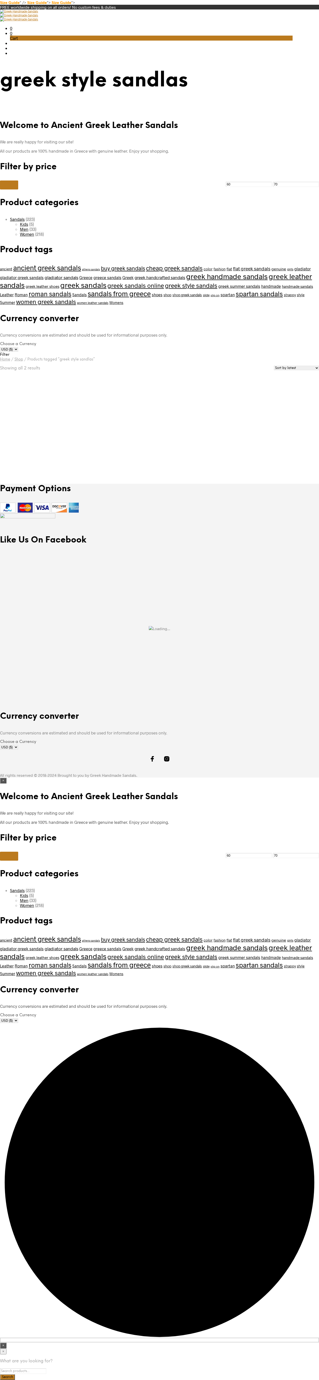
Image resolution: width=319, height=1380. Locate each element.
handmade (271, 286)
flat (229, 269)
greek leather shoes (42, 286)
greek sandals (83, 285)
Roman (21, 294)
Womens (116, 302)
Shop (18, 359)
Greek (128, 277)
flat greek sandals (251, 268)
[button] (11, 28)
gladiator (302, 268)
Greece (85, 277)
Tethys (8, 436)
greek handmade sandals (227, 276)
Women (27, 234)
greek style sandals (191, 285)
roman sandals (50, 294)
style (301, 295)
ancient (6, 269)
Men (24, 229)
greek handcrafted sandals (160, 277)
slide (206, 295)
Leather (7, 294)
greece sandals (107, 277)
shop (167, 295)
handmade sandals (297, 286)
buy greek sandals (123, 268)
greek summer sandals (239, 286)
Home (5, 359)
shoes (157, 294)
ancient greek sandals (47, 267)
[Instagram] (291, 15)
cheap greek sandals (174, 268)
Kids (24, 224)
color (208, 269)
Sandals (17, 219)
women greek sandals (46, 301)
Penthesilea (96, 418)
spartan (228, 294)
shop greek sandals (187, 295)
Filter (9, 185)
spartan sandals (259, 294)
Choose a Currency (18, 344)
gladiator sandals (61, 277)
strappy (290, 295)
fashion (220, 269)
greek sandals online (135, 285)
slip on (215, 295)
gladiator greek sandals (22, 277)
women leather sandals (92, 302)
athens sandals (91, 269)
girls (290, 269)
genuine (278, 268)
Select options (20, 454)
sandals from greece (119, 293)
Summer (7, 302)
